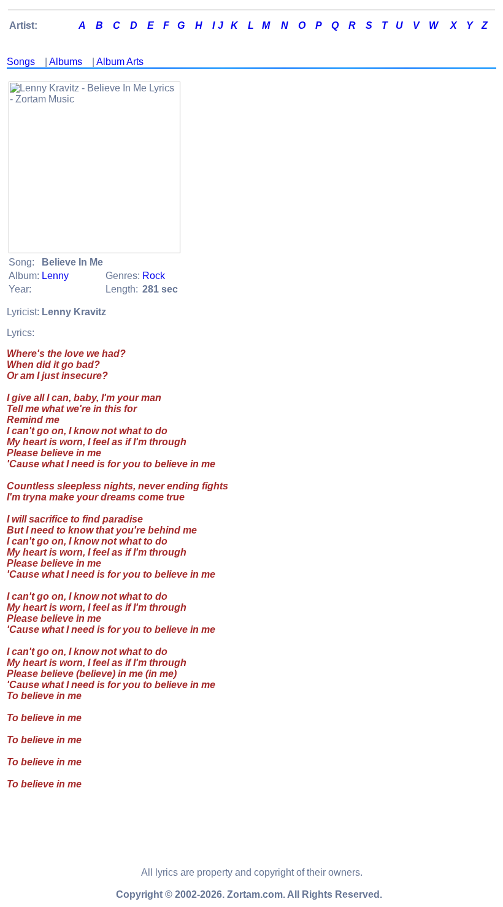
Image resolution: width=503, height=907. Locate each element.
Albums (65, 61)
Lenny (55, 275)
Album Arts (120, 61)
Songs (21, 61)
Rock (153, 275)
